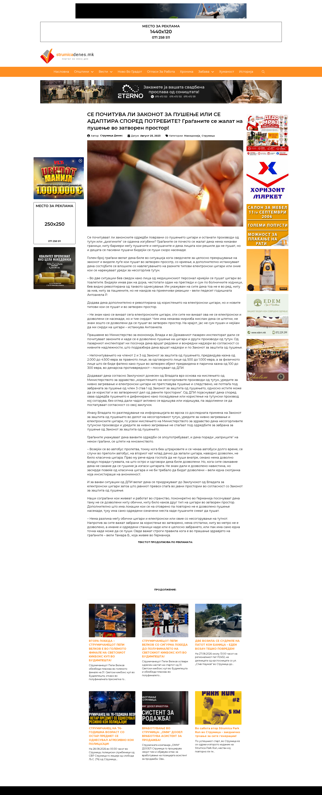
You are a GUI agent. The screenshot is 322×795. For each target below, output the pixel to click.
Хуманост (226, 71)
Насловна (61, 71)
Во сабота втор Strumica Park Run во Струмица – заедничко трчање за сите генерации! (217, 732)
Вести (103, 71)
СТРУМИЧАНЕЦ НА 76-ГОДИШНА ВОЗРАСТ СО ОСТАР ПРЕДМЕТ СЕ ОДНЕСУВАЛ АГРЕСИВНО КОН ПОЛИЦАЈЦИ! (111, 736)
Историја (246, 71)
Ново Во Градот (130, 71)
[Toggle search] (263, 71)
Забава (203, 71)
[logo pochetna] (67, 56)
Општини (81, 71)
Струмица (208, 136)
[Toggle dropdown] (92, 71)
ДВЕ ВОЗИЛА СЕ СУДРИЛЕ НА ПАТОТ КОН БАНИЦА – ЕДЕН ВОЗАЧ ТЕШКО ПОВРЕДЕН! (217, 644)
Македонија (192, 136)
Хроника (186, 71)
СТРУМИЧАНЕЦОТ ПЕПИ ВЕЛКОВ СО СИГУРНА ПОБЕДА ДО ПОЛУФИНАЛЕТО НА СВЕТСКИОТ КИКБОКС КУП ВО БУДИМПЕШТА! (165, 648)
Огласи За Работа (161, 71)
